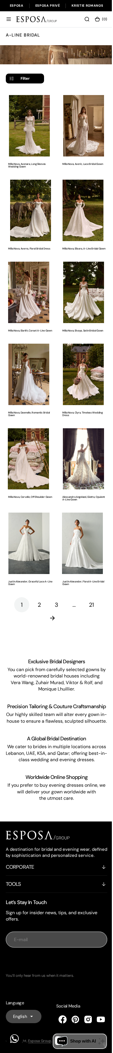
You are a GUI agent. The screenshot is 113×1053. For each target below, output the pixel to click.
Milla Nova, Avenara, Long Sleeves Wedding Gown (27, 162)
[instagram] (83, 1025)
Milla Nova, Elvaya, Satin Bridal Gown (80, 324)
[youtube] (96, 1025)
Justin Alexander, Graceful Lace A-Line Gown (28, 571)
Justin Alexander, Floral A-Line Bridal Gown (81, 571)
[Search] (82, 19)
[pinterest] (71, 1025)
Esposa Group (39, 1046)
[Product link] (28, 124)
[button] (9, 19)
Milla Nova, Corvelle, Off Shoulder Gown (26, 489)
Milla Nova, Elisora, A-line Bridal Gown (78, 244)
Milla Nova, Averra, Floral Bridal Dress (29, 243)
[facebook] (58, 1025)
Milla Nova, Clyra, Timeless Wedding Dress (80, 408)
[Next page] (54, 606)
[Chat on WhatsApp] (14, 1038)
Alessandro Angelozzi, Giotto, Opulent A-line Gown (81, 489)
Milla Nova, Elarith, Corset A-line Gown (26, 326)
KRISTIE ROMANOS (87, 5)
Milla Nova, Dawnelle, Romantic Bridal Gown (29, 408)
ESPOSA (16, 5)
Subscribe (54, 966)
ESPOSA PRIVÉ (47, 5)
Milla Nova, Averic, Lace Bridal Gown (80, 161)
